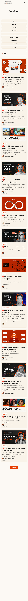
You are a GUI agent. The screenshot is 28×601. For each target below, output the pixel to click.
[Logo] (8, 2)
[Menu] (24, 2)
